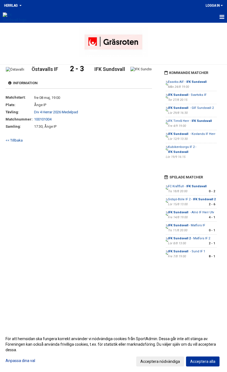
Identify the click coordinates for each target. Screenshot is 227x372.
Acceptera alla (202, 361)
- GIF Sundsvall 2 (191, 108)
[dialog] (113, 350)
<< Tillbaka (14, 140)
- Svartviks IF (187, 95)
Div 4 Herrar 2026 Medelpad (56, 112)
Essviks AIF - (187, 82)
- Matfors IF (186, 225)
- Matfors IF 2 (189, 238)
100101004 (42, 119)
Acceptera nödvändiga (160, 361)
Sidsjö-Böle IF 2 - (192, 199)
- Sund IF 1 (186, 251)
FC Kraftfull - (187, 186)
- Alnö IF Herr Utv (191, 212)
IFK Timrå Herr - (190, 121)
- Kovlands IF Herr (191, 134)
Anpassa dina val (20, 360)
